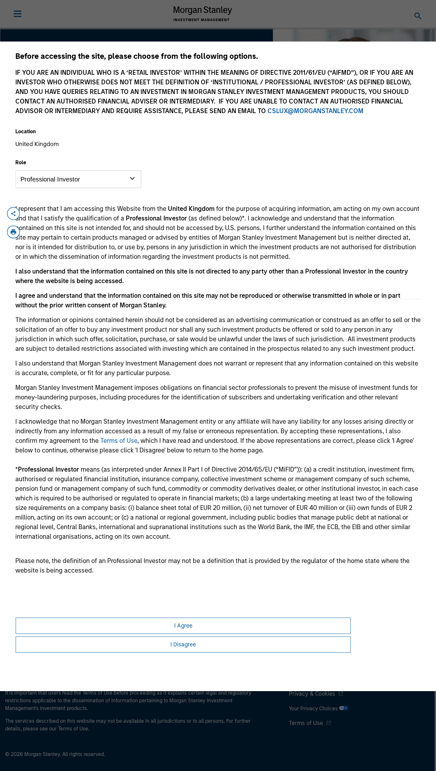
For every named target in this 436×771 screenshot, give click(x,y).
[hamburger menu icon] (17, 14)
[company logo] (203, 13)
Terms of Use (118, 440)
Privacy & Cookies (312, 693)
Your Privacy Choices (314, 708)
